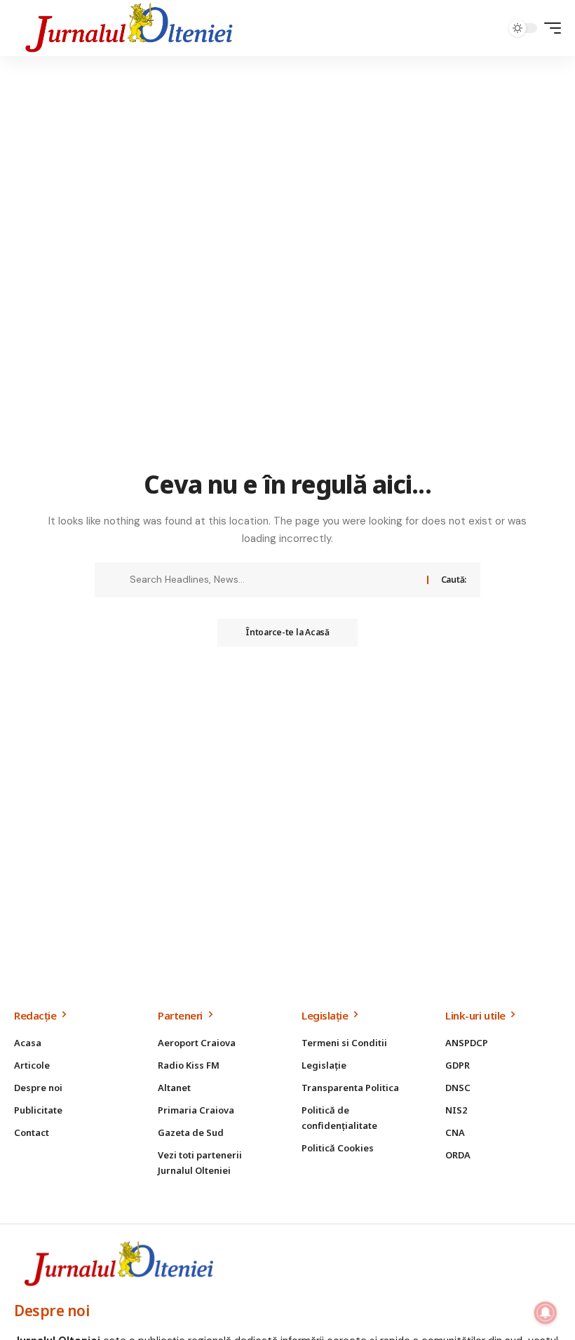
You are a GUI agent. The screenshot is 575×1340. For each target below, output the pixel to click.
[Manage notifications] (545, 1312)
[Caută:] (273, 579)
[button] (549, 28)
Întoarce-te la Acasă (287, 632)
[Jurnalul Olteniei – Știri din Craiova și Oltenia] (129, 28)
